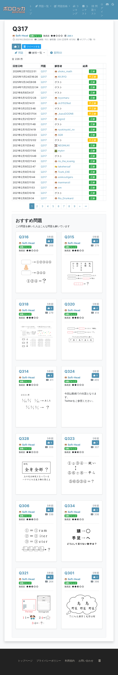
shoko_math (65, 71)
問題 (20, 52)
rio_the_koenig (66, 161)
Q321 (23, 573)
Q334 (70, 506)
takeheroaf (64, 166)
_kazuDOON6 (65, 113)
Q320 (70, 304)
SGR (60, 134)
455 (96, 379)
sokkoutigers (65, 177)
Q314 (24, 371)
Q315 (69, 237)
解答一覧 (37, 52)
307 (96, 447)
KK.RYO (62, 76)
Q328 (24, 438)
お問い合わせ (86, 660)
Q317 (44, 71)
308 (50, 447)
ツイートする (33, 46)
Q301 (69, 573)
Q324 (70, 371)
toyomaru (63, 97)
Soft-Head (22, 35)
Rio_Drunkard (65, 198)
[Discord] (107, 9)
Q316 (24, 237)
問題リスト (94, 10)
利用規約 (70, 660)
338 (50, 514)
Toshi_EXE (64, 171)
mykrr (61, 150)
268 (50, 245)
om (60, 187)
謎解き (70, 36)
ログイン (102, 10)
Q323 (70, 438)
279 (50, 312)
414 (96, 312)
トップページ (25, 660)
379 (96, 245)
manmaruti (64, 182)
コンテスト (85, 10)
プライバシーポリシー (48, 660)
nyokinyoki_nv (66, 129)
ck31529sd (64, 103)
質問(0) (57, 52)
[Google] (113, 9)
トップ (30, 10)
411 (51, 379)
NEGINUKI (64, 145)
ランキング (76, 10)
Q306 (24, 506)
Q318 (24, 304)
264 (50, 581)
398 (96, 581)
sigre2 (61, 119)
